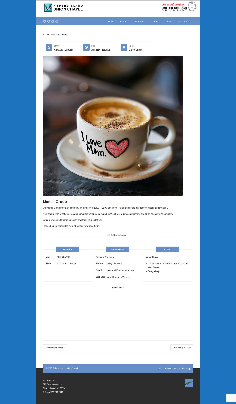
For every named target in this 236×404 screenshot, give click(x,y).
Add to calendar (118, 235)
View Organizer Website (118, 277)
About (160, 368)
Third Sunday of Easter (182, 347)
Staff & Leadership (182, 368)
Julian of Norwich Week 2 (55, 347)
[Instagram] (56, 21)
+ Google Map (153, 271)
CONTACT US (184, 21)
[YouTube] (52, 21)
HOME (111, 21)
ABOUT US (124, 21)
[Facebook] (48, 21)
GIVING (169, 21)
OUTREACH (155, 21)
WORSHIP (139, 21)
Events (168, 368)
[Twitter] (44, 21)
